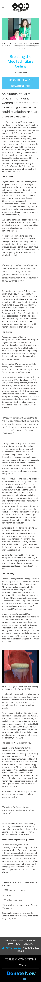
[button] (3, 7)
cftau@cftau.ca (11, 947)
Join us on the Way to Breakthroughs (20, 83)
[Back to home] (20, 8)
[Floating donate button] (21, 973)
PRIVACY (20, 965)
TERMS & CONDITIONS (20, 959)
